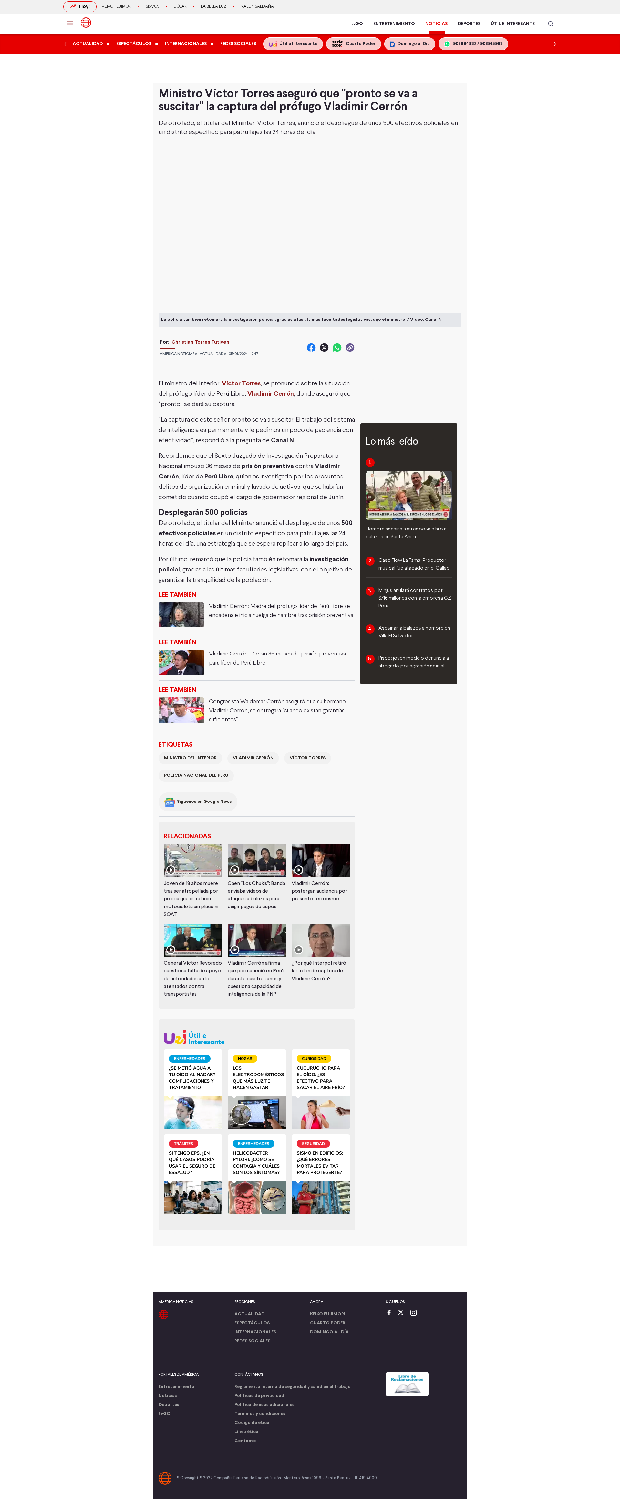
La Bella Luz (213, 7)
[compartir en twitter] (324, 347)
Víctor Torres (308, 758)
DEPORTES (469, 24)
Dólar (180, 7)
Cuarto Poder (327, 1323)
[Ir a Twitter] (403, 1313)
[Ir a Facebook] (391, 1313)
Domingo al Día (329, 1332)
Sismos (152, 7)
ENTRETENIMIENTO (394, 24)
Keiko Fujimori (117, 7)
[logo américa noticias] (86, 22)
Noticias (168, 1396)
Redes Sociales (252, 1341)
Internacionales (255, 1332)
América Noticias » (178, 354)
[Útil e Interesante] (257, 1037)
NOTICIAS (436, 24)
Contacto (245, 1441)
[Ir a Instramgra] (415, 1313)
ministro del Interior (190, 758)
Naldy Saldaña (257, 7)
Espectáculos (252, 1323)
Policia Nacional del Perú (196, 775)
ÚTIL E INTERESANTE (513, 24)
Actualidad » (213, 354)
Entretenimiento (176, 1387)
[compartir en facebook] (311, 347)
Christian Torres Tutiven (200, 342)
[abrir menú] (72, 23)
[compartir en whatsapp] (337, 347)
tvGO (357, 24)
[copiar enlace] (350, 347)
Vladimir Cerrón (253, 758)
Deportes (169, 1405)
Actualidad (249, 1314)
